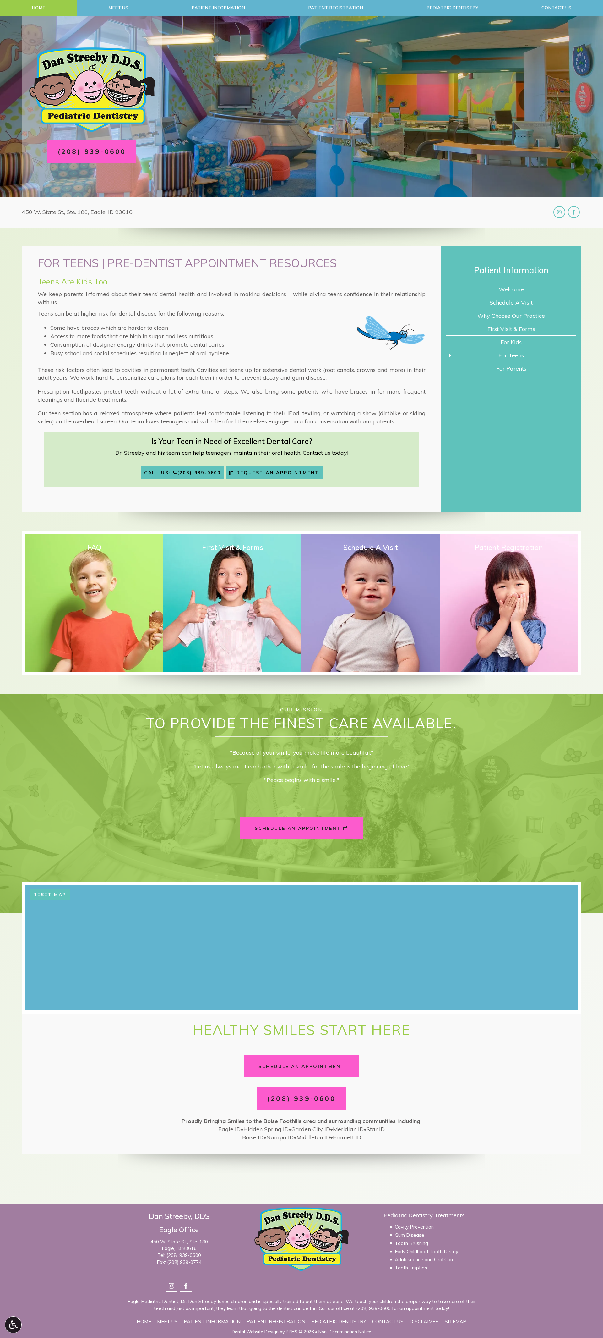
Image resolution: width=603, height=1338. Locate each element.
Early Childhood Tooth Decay (426, 1251)
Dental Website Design (255, 1332)
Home (38, 7)
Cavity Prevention (414, 1227)
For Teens (511, 355)
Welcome (511, 289)
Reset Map (49, 894)
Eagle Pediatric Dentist (153, 1301)
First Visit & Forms (511, 329)
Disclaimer (424, 1321)
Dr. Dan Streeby (198, 1301)
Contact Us (388, 1321)
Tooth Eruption (411, 1268)
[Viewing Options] (13, 1324)
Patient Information (218, 7)
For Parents (511, 368)
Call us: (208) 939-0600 (182, 473)
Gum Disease (409, 1235)
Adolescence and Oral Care (425, 1260)
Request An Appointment (276, 473)
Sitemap (455, 1321)
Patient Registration (335, 7)
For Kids (511, 342)
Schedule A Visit (511, 302)
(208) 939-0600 (183, 1255)
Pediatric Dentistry (452, 7)
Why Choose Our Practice (511, 315)
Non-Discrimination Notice (344, 1332)
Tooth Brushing (411, 1243)
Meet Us (118, 7)
